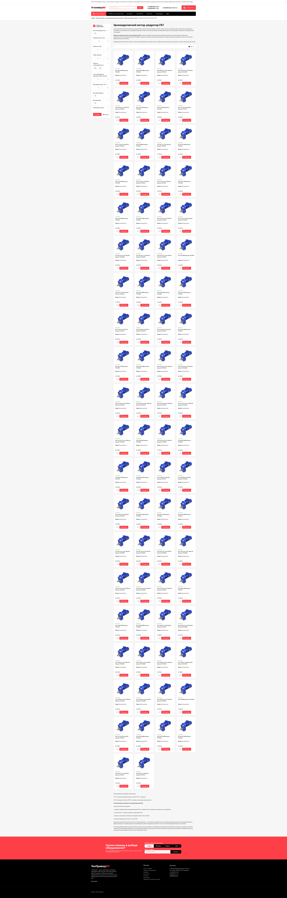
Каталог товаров (148, 868)
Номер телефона (149, 849)
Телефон (149, 846)
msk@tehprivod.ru (174, 875)
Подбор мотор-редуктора (150, 870)
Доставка (146, 872)
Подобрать (97, 114)
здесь (191, 1)
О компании (146, 874)
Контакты (146, 875)
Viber (176, 846)
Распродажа (147, 877)
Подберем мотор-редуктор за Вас (152, 879)
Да (95, 33)
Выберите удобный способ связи (153, 843)
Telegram (167, 846)
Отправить (176, 851)
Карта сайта (94, 881)
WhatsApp (158, 846)
